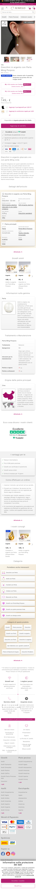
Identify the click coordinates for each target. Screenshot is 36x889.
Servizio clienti (9, 702)
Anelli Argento (5, 807)
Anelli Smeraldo (6, 768)
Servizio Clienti (9, 730)
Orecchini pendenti (25, 213)
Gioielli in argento (24, 633)
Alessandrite (22, 798)
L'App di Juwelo (9, 743)
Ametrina (21, 804)
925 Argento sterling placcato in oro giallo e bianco (9, 207)
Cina (3, 244)
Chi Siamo (26, 730)
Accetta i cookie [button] (18, 881)
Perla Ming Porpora (25, 229)
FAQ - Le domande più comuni (9, 751)
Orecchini (27, 627)
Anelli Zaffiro (5, 773)
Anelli (3, 762)
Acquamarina (22, 792)
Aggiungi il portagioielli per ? (20, 107)
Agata (20, 795)
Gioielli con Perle (11, 633)
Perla (4, 229)
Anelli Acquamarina (7, 792)
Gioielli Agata (22, 765)
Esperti (26, 736)
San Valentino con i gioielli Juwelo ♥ (18, 646)
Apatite (20, 810)
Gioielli (4, 17)
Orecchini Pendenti (27, 652)
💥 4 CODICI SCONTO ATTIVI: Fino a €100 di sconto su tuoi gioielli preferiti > (18, 1)
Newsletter (26, 742)
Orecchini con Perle (10, 640)
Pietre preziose (17, 627)
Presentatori (26, 733)
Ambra (20, 801)
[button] (2, 8)
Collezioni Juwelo (26, 17)
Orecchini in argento (25, 640)
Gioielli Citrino (23, 779)
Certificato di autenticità (9, 733)
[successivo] (32, 276)
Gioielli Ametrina (23, 773)
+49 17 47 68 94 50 (10, 705)
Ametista (21, 807)
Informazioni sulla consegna (9, 747)
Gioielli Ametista (23, 770)
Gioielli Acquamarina (25, 762)
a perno (5, 239)
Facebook (3, 854)
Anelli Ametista (6, 801)
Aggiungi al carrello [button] (18, 126)
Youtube (8, 854)
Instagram (13, 854)
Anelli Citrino (5, 810)
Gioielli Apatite (23, 776)
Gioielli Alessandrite (25, 768)
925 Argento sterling (25, 205)
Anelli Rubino (5, 770)
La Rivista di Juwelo (26, 739)
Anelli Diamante (6, 765)
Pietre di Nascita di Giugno (11, 652)
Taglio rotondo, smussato (23, 234)
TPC (3, 218)
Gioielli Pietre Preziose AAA (8, 777)
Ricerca (33, 12)
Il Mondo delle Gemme (26, 745)
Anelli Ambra (5, 798)
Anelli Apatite (5, 804)
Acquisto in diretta (9, 740)
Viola (20, 239)
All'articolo (17, 252)
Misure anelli (26, 749)
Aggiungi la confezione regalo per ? (21, 113)
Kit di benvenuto (9, 737)
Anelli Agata (5, 795)
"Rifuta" (17, 872)
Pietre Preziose (13, 17)
